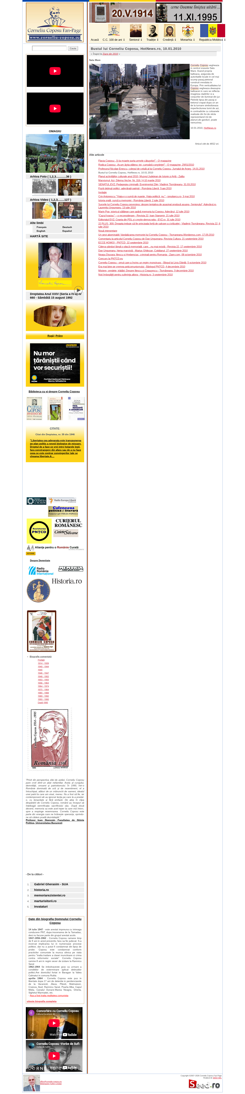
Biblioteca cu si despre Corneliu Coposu (54, 391)
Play (81, 292)
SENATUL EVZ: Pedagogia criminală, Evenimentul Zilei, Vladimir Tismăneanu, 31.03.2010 (147, 184)
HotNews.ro (210, 128)
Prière (59, 335)
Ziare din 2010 (110, 54)
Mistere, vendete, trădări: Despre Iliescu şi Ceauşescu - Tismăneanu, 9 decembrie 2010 (146, 270)
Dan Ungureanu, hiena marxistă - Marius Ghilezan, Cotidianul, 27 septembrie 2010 (143, 250)
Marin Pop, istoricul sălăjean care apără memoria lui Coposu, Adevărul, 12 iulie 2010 (143, 211)
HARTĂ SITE (39, 236)
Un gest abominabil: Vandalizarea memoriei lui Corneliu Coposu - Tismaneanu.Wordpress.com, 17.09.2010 (156, 234)
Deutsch (67, 227)
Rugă (51, 335)
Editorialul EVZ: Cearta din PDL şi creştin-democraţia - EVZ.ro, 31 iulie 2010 (139, 219)
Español (67, 231)
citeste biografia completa (41, 1001)
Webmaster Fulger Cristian (51, 1084)
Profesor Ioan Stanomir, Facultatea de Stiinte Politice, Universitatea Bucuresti (55, 821)
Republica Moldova (211, 39)
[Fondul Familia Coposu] (44, 194)
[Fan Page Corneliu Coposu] (55, 40)
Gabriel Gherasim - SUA (51, 884)
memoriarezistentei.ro (49, 895)
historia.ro (41, 890)
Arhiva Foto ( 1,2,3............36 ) (50, 176)
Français (41, 227)
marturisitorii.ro (45, 901)
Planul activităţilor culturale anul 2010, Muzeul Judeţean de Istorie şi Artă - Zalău (141, 176)
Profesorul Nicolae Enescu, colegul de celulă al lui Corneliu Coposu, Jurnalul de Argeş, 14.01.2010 (151, 168)
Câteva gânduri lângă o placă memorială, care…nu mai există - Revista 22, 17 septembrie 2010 (150, 246)
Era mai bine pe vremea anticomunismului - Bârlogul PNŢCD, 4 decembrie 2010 (141, 266)
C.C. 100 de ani (112, 39)
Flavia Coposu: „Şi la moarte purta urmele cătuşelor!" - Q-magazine (134, 160)
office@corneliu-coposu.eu (51, 1081)
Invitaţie (102, 192)
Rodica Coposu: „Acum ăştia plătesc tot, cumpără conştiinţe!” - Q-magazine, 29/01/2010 (146, 164)
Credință (168, 39)
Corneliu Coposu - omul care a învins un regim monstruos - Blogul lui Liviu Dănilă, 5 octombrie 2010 (152, 262)
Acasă (95, 39)
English (41, 231)
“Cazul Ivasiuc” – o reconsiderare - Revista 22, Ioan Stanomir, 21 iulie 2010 (139, 215)
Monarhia (186, 39)
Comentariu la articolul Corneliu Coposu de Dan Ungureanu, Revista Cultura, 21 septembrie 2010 (151, 238)
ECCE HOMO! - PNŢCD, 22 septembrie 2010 (123, 242)
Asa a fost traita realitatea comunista (49, 995)
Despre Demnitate (40, 560)
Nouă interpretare (107, 230)
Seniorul (134, 39)
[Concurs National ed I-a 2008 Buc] (70, 194)
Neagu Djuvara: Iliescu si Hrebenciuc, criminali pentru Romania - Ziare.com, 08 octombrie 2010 (150, 254)
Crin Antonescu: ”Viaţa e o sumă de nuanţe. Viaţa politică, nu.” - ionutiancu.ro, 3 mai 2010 (146, 196)
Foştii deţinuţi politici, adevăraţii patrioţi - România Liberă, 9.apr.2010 (135, 188)
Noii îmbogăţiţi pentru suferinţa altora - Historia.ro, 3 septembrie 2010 (135, 274)
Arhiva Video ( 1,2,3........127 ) (50, 199)
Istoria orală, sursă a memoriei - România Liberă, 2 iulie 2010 (131, 200)
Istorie (30, 553)
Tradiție (151, 39)
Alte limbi (37, 223)
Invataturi (41, 906)
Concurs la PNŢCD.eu (110, 258)
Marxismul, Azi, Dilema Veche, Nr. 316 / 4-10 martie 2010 (129, 180)
